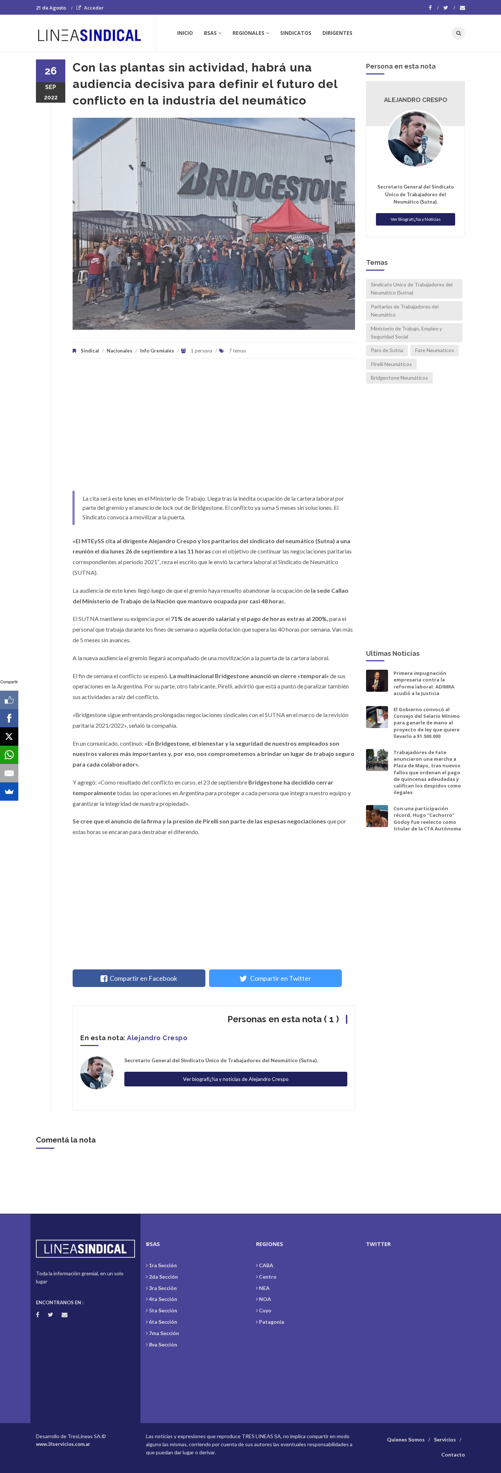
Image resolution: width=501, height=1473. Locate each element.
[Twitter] (449, 8)
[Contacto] (462, 8)
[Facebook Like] (9, 700)
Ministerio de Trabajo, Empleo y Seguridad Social (406, 332)
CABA (266, 1265)
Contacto (453, 1454)
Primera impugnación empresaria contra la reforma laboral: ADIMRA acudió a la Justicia (424, 683)
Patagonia (271, 1322)
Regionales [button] (248, 32)
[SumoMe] (9, 791)
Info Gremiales (157, 351)
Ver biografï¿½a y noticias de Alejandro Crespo (236, 1079)
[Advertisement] (214, 428)
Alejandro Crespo (157, 1038)
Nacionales (119, 351)
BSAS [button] (210, 32)
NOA (265, 1299)
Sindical (90, 351)
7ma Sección (164, 1333)
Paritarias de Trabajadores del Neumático (405, 310)
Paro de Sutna (387, 350)
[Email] (9, 773)
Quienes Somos (406, 1439)
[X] (9, 736)
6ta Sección (163, 1322)
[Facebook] (434, 8)
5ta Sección (163, 1310)
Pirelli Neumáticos (391, 364)
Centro (268, 1276)
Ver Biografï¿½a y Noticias (416, 219)
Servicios (445, 1439)
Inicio (185, 32)
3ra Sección (163, 1288)
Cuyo (265, 1310)
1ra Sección (163, 1265)
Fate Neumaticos (434, 350)
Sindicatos (295, 32)
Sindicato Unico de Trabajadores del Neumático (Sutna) (412, 288)
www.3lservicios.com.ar (63, 1444)
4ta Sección (163, 1299)
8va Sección (163, 1344)
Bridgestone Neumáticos (399, 377)
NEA (264, 1288)
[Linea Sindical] (95, 33)
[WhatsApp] (9, 755)
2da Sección (163, 1276)
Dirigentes (337, 32)
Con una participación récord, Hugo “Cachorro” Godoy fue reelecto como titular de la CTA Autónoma (427, 818)
